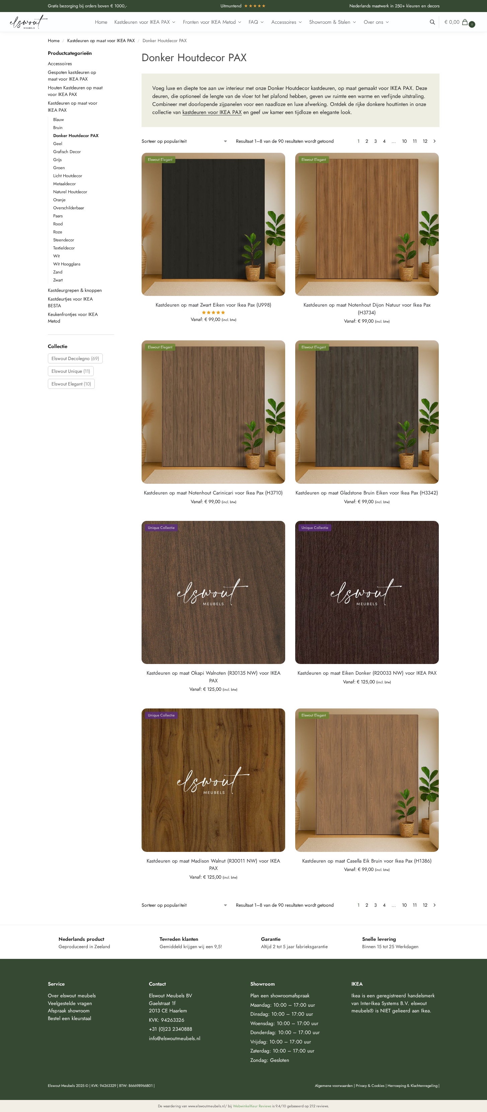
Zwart (58, 280)
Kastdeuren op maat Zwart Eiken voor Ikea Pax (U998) (213, 305)
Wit (56, 256)
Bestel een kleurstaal (69, 1018)
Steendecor (63, 240)
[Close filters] (116, 53)
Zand (57, 272)
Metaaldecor (64, 184)
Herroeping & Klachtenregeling (412, 1085)
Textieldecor (64, 248)
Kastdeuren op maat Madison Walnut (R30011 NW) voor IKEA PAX (213, 864)
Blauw (58, 119)
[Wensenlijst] (275, 163)
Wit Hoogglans (66, 264)
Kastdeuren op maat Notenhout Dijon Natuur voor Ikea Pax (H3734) (367, 308)
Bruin (58, 127)
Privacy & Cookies (370, 1085)
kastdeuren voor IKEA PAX (212, 112)
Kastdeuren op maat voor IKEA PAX (101, 40)
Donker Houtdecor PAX (75, 135)
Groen (59, 167)
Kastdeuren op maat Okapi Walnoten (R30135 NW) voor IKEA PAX (213, 676)
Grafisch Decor (67, 151)
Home (54, 40)
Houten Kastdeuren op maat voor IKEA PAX (75, 91)
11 (415, 141)
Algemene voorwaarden (334, 1085)
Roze (57, 232)
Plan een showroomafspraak (280, 995)
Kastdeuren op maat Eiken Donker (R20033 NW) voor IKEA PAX (367, 673)
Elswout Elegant (71, 383)
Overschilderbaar (68, 208)
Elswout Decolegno (75, 358)
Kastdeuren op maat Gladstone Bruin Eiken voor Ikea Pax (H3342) (367, 492)
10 (404, 141)
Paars (58, 216)
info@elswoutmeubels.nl (174, 1038)
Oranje (59, 200)
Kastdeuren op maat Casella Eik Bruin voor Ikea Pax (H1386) (367, 861)
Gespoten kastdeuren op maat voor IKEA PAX (72, 75)
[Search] (435, 22)
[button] (460, 22)
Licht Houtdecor (67, 176)
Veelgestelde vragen (70, 1003)
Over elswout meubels (72, 995)
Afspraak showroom (69, 1010)
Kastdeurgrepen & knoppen (75, 290)
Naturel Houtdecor (70, 192)
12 (425, 141)
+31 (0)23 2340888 (170, 1029)
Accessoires (60, 63)
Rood (58, 224)
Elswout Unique (71, 371)
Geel (57, 143)
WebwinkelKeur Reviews (252, 1106)
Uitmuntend (243, 6)
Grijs (57, 159)
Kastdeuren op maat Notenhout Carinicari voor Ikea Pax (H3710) (213, 492)
